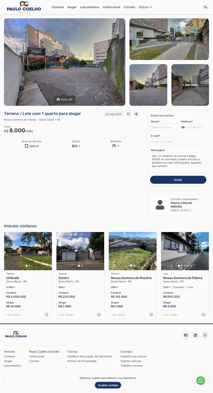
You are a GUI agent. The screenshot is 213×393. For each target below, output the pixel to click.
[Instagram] (205, 335)
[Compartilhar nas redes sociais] (136, 114)
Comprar (58, 7)
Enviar (178, 179)
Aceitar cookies (108, 385)
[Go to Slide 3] (185, 266)
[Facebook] (186, 335)
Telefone (187, 121)
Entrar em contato (162, 115)
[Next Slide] (48, 251)
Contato (129, 7)
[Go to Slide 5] (191, 266)
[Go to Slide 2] (29, 266)
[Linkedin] (195, 335)
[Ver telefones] (205, 7)
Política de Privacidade (82, 361)
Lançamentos (90, 7)
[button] (28, 251)
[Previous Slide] (7, 251)
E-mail (155, 135)
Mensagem (158, 150)
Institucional (111, 7)
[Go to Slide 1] (27, 266)
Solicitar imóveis (130, 361)
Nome (155, 121)
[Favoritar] (128, 114)
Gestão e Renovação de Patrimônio (90, 356)
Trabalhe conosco (131, 365)
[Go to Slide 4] (188, 266)
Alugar (72, 7)
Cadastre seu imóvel (133, 356)
